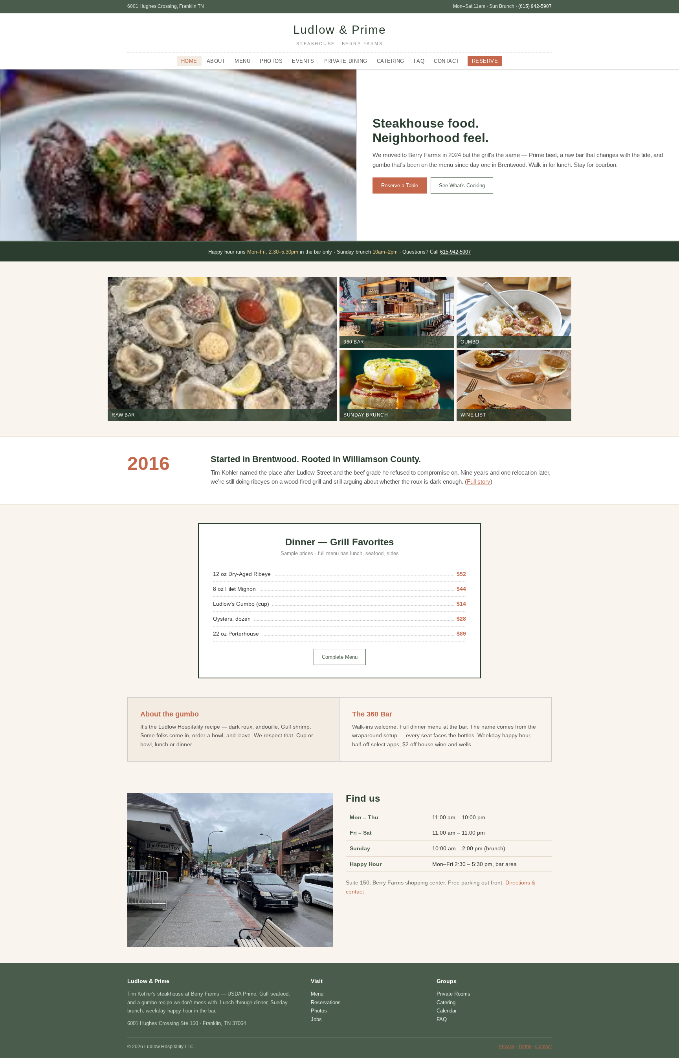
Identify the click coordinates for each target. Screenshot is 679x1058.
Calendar (447, 1011)
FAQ (419, 61)
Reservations (326, 1002)
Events (303, 61)
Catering (390, 61)
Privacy (506, 1046)
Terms (524, 1046)
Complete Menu (340, 657)
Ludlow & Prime (339, 34)
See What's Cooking (462, 185)
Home (189, 61)
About (216, 61)
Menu (242, 61)
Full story (478, 482)
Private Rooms (453, 994)
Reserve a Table (399, 185)
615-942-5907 (455, 252)
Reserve (485, 61)
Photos (271, 61)
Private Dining (345, 61)
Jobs (316, 1019)
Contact (446, 61)
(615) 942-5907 (535, 6)
